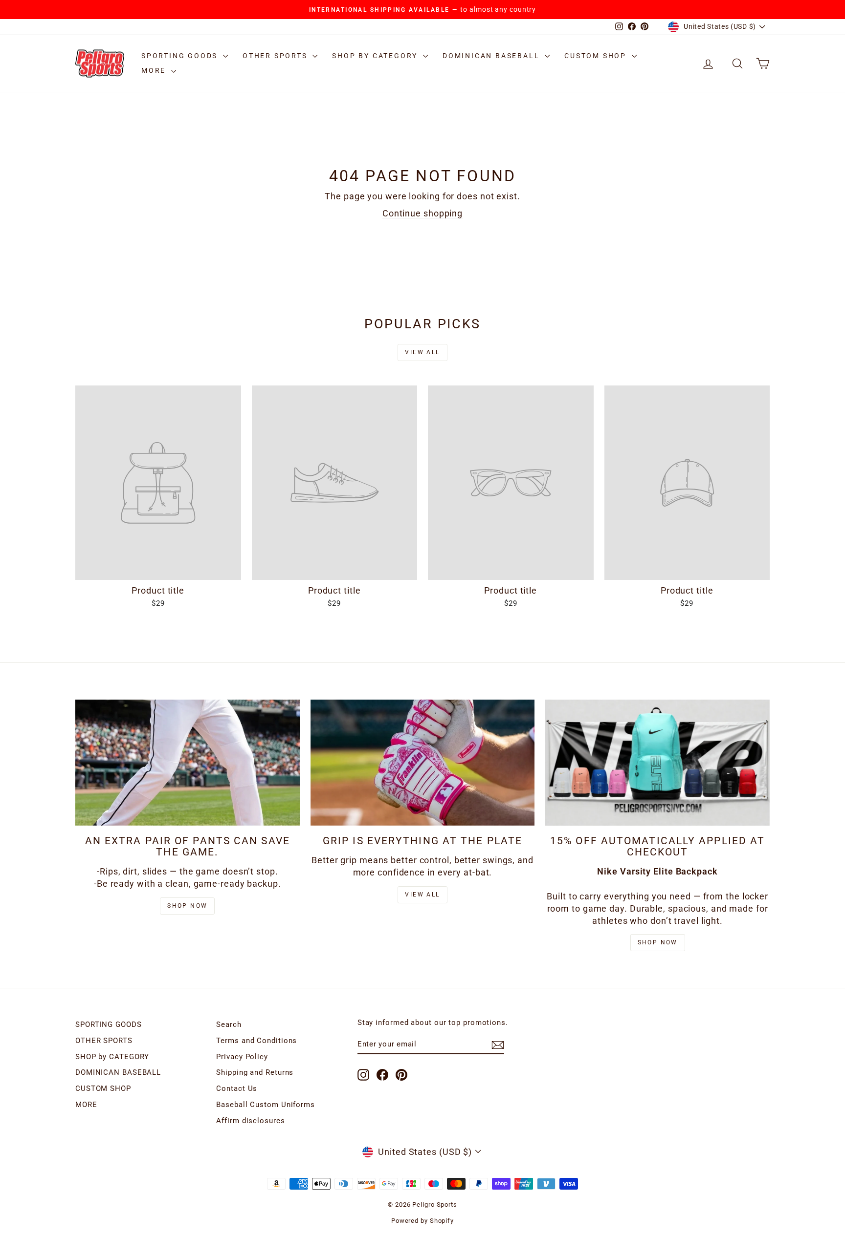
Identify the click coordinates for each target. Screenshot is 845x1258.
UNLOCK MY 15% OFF (423, 689)
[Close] (557, 506)
